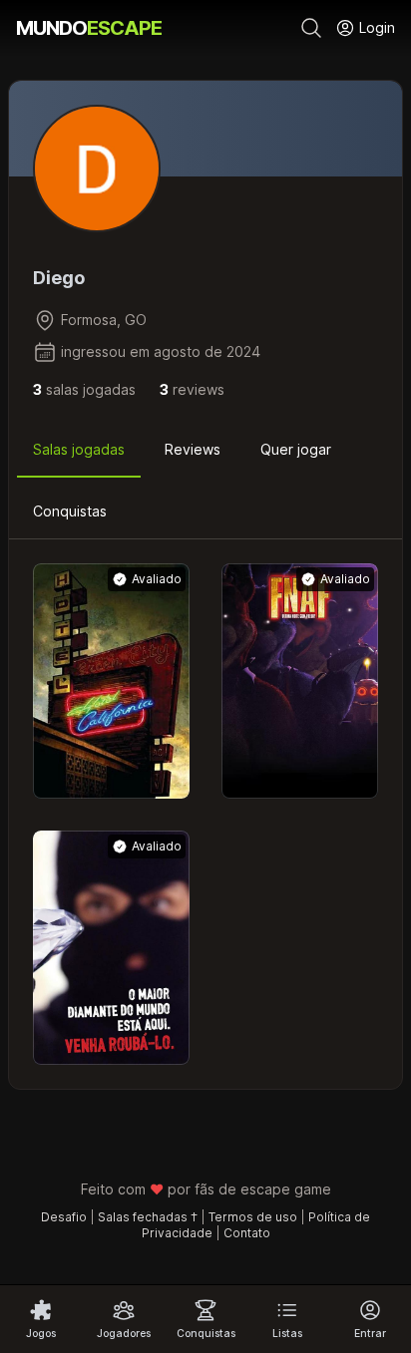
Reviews (192, 449)
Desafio (64, 1216)
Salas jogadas (79, 449)
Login (375, 27)
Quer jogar (295, 449)
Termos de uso (252, 1216)
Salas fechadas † (148, 1216)
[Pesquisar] (311, 28)
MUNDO (89, 28)
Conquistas (70, 511)
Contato (246, 1232)
